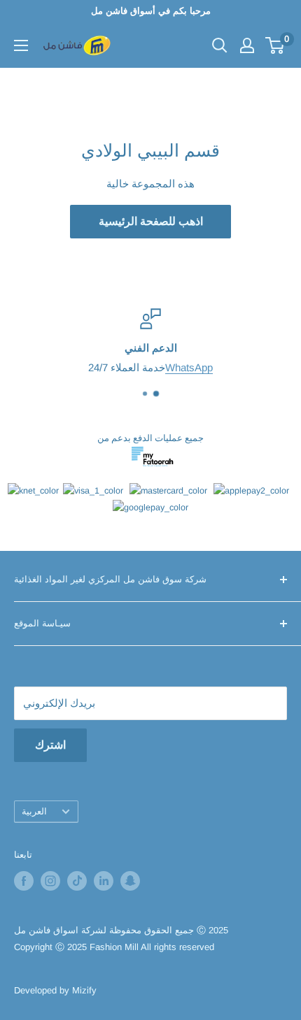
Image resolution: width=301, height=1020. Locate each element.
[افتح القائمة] (21, 45)
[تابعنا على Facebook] (24, 881)
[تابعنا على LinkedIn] (103, 881)
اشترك (50, 745)
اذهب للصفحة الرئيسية (151, 221)
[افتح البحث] (219, 45)
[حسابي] (247, 45)
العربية (34, 811)
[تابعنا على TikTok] (77, 881)
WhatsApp (189, 367)
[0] (275, 45)
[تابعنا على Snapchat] (130, 881)
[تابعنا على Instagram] (50, 881)
